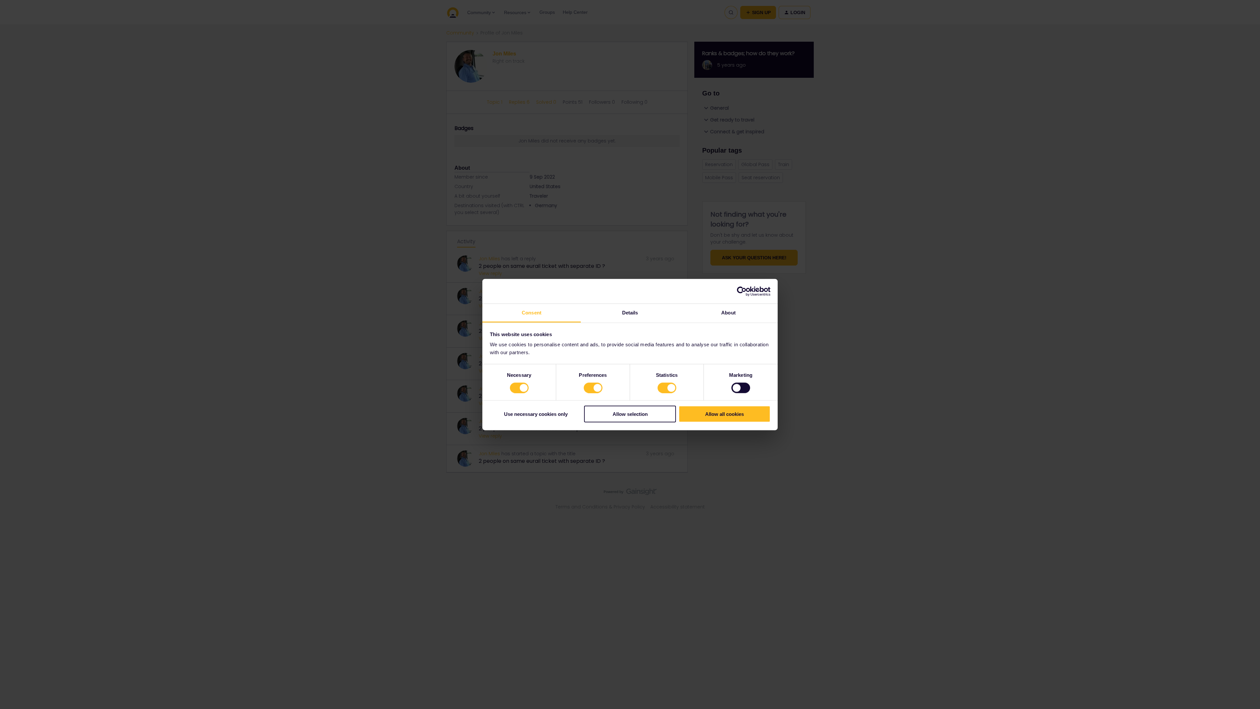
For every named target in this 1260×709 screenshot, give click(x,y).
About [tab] (728, 312)
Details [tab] (630, 312)
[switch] (593, 387)
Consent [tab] (531, 312)
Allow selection (630, 414)
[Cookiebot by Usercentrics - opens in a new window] (741, 291)
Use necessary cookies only (536, 414)
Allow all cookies (724, 414)
